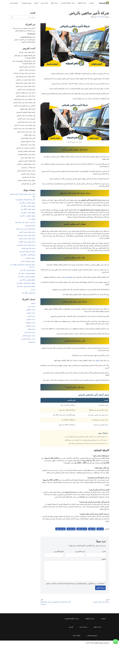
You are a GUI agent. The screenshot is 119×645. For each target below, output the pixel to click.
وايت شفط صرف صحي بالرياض (26, 115)
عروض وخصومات (26, 3)
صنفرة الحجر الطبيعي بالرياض (26, 151)
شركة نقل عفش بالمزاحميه (27, 251)
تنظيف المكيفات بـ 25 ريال (27, 216)
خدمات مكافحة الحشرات (67, 3)
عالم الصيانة (68, 277)
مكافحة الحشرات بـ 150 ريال (26, 273)
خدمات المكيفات (30, 326)
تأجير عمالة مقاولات (29, 135)
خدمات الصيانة (31, 313)
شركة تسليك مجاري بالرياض (27, 238)
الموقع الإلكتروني (59, 551)
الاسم (104, 551)
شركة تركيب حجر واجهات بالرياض (25, 92)
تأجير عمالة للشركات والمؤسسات (25, 199)
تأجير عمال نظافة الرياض (28, 138)
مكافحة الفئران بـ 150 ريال (27, 280)
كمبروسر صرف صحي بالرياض (26, 118)
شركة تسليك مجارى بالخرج (27, 232)
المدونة (36, 3)
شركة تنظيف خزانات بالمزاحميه (26, 245)
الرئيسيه (91, 3)
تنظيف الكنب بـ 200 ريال (28, 212)
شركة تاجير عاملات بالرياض (27, 70)
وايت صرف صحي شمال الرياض (26, 131)
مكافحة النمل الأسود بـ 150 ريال (26, 286)
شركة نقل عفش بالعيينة (28, 248)
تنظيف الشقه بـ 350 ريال (28, 206)
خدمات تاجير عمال (29, 332)
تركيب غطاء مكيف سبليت (27, 157)
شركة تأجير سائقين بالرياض (27, 67)
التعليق (103, 559)
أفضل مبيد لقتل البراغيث (28, 183)
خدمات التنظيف (82, 3)
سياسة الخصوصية (30, 225)
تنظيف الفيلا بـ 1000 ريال (28, 209)
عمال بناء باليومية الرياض (28, 141)
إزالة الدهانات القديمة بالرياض (26, 161)
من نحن (33, 289)
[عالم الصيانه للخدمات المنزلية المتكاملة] (104, 3)
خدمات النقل (54, 3)
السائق (97, 360)
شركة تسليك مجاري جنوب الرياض (25, 86)
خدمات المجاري (30, 319)
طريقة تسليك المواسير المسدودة (25, 112)
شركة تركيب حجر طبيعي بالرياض (25, 96)
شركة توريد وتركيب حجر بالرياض (25, 148)
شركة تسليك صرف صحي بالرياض (25, 229)
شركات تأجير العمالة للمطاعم (26, 154)
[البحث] (12, 17)
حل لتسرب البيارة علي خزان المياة (25, 222)
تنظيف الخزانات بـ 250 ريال (27, 203)
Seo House (102, 17)
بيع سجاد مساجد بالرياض (28, 174)
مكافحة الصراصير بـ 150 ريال (26, 276)
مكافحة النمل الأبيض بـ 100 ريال (26, 283)
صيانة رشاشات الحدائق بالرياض (26, 170)
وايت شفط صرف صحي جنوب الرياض (24, 128)
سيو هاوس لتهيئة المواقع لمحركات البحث (97, 643)
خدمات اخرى (44, 3)
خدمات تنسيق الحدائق (29, 335)
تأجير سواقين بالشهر (81, 529)
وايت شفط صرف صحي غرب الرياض (24, 125)
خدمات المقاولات (30, 322)
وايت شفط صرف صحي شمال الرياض (24, 102)
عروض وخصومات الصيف (28, 261)
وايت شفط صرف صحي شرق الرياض (24, 99)
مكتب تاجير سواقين (60, 529)
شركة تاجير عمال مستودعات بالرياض (24, 73)
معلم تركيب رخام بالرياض (27, 144)
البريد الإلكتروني (80, 551)
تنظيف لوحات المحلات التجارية (26, 180)
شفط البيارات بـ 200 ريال (28, 255)
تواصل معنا (32, 219)
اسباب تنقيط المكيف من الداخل (26, 164)
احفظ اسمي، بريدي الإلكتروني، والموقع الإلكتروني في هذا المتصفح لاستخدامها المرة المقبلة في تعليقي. (75, 583)
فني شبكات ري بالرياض (28, 167)
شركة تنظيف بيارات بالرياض (27, 52)
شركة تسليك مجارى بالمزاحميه (26, 235)
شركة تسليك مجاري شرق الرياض (25, 76)
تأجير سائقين (100, 529)
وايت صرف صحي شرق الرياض (26, 122)
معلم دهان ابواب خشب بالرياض (26, 89)
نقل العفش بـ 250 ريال (28, 293)
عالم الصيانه (31, 342)
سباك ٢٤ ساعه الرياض (28, 177)
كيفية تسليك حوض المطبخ (27, 109)
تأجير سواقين (92, 529)
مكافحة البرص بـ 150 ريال (27, 270)
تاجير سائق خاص (71, 529)
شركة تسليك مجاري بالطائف (27, 242)
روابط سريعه (76, 635)
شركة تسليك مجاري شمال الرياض (25, 83)
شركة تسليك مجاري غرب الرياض (25, 80)
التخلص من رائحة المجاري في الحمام (24, 105)
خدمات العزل (31, 316)
